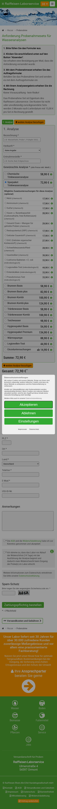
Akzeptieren (29, 404)
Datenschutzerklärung (34, 398)
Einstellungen (28, 421)
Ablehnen (28, 413)
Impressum (22, 429)
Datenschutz (34, 429)
